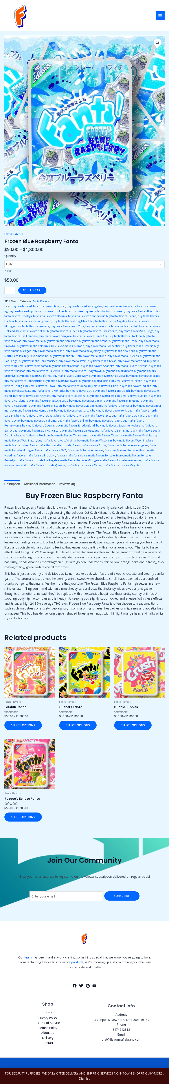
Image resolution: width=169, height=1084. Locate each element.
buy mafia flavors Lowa (101, 396)
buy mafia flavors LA (79, 391)
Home (48, 1013)
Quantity (10, 256)
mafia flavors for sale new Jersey (120, 460)
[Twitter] (81, 986)
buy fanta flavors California (50, 316)
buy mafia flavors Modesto (80, 406)
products (77, 962)
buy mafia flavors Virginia (135, 435)
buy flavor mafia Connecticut (103, 346)
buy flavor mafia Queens (123, 356)
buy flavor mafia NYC (63, 356)
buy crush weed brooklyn (49, 306)
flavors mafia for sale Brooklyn (36, 455)
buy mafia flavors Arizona (131, 366)
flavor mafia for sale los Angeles (128, 445)
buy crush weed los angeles (84, 306)
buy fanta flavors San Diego (136, 331)
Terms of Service (48, 1023)
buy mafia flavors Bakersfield (44, 371)
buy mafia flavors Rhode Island (75, 425)
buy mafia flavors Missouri (45, 406)
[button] (158, 43)
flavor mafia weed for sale (121, 450)
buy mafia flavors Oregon (105, 421)
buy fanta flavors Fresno (121, 316)
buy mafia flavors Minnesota (122, 401)
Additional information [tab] (39, 484)
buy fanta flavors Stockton (125, 336)
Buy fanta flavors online (31, 331)
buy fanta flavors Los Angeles (108, 321)
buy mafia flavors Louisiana (68, 396)
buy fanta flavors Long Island (71, 321)
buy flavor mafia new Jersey (83, 351)
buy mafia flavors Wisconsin (94, 440)
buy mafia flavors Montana (115, 406)
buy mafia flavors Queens (38, 425)
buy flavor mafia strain (72, 361)
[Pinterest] (88, 986)
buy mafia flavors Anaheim (97, 366)
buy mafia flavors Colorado (143, 376)
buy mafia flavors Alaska (64, 366)
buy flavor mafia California (33, 346)
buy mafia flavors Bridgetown (83, 371)
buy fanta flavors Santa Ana (90, 336)
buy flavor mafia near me (48, 351)
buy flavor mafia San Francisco (38, 361)
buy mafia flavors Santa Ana (111, 430)
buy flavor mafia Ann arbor (61, 341)
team (28, 957)
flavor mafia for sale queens (85, 450)
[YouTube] (94, 986)
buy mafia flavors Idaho (72, 386)
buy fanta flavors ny (97, 326)
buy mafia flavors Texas (104, 435)
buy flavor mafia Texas (102, 361)
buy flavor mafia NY (36, 356)
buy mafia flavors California (34, 376)
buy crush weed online (49, 311)
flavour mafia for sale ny (72, 455)
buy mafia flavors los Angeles (31, 396)
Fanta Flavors (13, 234)
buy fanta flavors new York (67, 326)
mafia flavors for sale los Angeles (38, 460)
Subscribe (122, 895)
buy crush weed (22, 306)
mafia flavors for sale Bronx (105, 455)
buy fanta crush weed (110, 311)
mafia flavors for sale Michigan (79, 460)
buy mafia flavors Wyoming (130, 440)
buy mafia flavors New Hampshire (31, 410)
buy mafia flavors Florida (94, 381)
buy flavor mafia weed (132, 361)
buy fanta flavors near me (33, 326)
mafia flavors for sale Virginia (121, 465)
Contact (47, 1043)
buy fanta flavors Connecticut (86, 316)
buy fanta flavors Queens (63, 331)
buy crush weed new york (119, 306)
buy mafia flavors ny (68, 415)
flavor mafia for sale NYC (50, 450)
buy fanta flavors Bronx (140, 311)
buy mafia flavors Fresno (126, 381)
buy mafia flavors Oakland (128, 415)
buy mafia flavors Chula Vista (107, 376)
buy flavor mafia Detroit (138, 346)
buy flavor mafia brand (93, 341)
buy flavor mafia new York (118, 351)
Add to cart (32, 290)
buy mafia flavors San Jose (76, 430)
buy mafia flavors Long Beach (111, 391)
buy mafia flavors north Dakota (35, 415)
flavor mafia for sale (59, 445)
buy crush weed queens (80, 311)
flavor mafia (37, 445)
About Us (47, 1032)
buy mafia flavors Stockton (33, 435)
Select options (23, 725)
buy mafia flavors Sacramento (115, 425)
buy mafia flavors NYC (96, 415)
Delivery (47, 1038)
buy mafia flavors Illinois (103, 386)
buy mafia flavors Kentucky (48, 391)
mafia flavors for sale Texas (84, 465)
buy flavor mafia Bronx (123, 341)
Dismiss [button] (84, 1078)
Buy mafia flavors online (73, 421)
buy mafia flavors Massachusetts (47, 401)
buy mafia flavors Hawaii (40, 386)
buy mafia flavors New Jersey (72, 410)
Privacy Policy (48, 1018)
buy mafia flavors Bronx (118, 371)
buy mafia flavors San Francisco (39, 430)
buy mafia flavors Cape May (70, 376)
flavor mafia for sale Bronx (89, 445)
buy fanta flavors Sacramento (98, 331)
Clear (8, 271)
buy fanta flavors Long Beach (33, 321)
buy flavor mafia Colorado (67, 346)
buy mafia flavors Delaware (60, 381)
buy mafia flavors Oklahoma (38, 421)
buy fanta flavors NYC (124, 326)
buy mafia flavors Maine (132, 396)
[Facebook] (75, 986)
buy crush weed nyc (21, 311)
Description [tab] (12, 484)
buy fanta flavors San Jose (55, 336)
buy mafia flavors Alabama (31, 366)
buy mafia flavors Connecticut (23, 381)
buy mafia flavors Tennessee (69, 435)
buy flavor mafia (32, 341)
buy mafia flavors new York (109, 410)
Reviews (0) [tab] (67, 484)
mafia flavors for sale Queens (46, 465)
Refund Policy (48, 1028)
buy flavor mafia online (91, 356)
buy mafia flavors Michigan (86, 401)
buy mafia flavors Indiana (135, 386)
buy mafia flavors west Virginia (56, 440)
